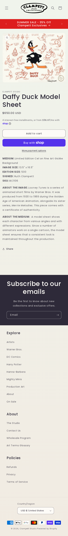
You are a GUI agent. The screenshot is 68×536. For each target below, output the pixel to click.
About (10, 394)
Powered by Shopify (47, 528)
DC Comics (13, 357)
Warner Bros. (14, 349)
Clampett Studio (28, 528)
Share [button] (9, 249)
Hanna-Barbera (16, 372)
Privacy (11, 474)
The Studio (13, 423)
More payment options (34, 150)
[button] (6, 8)
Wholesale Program (19, 438)
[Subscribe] (57, 315)
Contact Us (14, 430)
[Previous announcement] (6, 23)
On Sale (11, 401)
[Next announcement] (62, 23)
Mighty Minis (14, 379)
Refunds (12, 467)
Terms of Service (17, 481)
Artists (10, 342)
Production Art (15, 386)
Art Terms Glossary (18, 445)
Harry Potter (14, 364)
